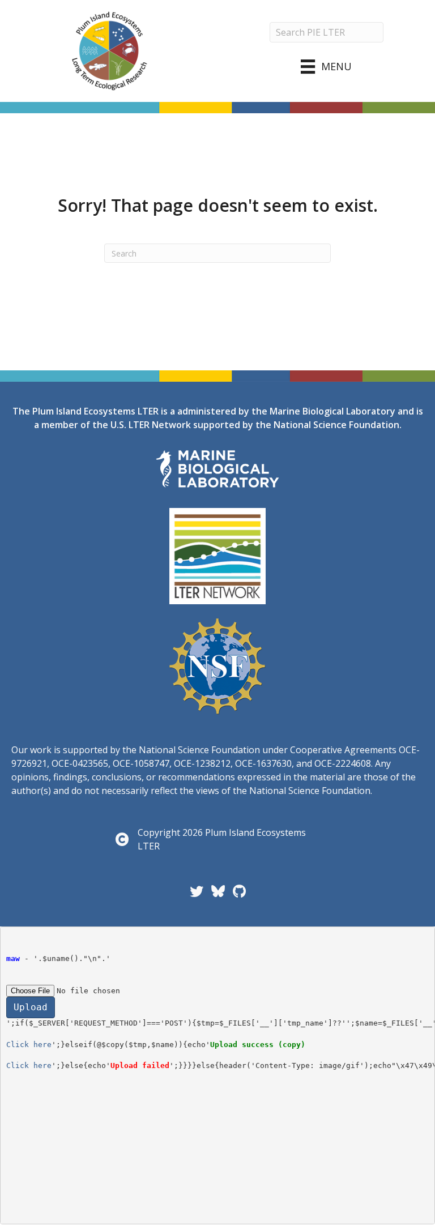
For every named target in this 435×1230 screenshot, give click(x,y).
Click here (29, 1044)
